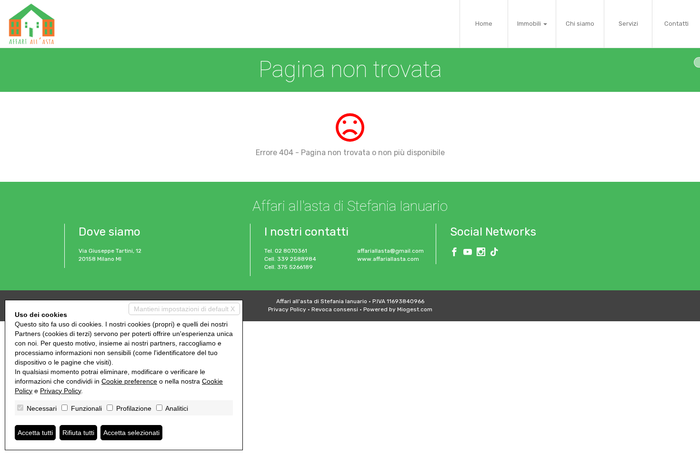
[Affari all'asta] (31, 24)
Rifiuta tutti (78, 432)
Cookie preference (129, 381)
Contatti (676, 23)
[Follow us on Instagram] (481, 253)
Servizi (628, 23)
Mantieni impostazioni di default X (184, 309)
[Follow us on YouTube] (467, 253)
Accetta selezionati (131, 432)
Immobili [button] (529, 23)
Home (483, 23)
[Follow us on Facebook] (454, 253)
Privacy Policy (287, 309)
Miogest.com (414, 309)
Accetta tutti (35, 432)
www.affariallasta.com (388, 259)
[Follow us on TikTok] (494, 253)
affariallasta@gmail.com (390, 250)
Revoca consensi (334, 309)
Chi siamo (580, 23)
